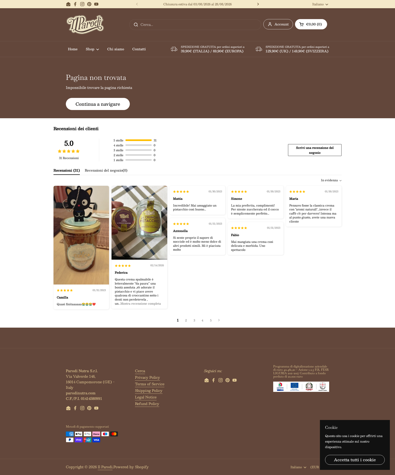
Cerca (140, 371)
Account (281, 24)
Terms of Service (149, 384)
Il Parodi (105, 467)
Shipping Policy (149, 390)
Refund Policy (147, 403)
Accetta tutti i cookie (355, 459)
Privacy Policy (147, 377)
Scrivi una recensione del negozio (315, 150)
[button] (311, 24)
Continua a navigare (98, 104)
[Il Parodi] (85, 24)
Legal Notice (146, 397)
